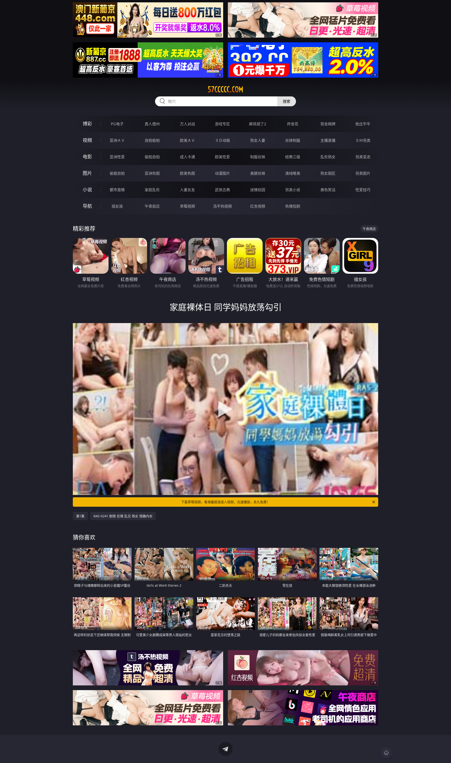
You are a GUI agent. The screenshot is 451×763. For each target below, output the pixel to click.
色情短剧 (292, 206)
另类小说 (292, 189)
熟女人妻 (257, 140)
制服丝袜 (257, 156)
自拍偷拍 (152, 140)
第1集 (80, 516)
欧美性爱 (222, 156)
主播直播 (327, 140)
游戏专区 (222, 124)
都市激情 (117, 189)
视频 (87, 140)
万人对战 (187, 124)
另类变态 (362, 156)
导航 (87, 206)
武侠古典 (222, 189)
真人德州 (152, 124)
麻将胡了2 (257, 124)
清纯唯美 (292, 173)
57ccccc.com (225, 89)
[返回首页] (386, 752)
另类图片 (362, 173)
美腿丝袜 (257, 173)
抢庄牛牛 (362, 124)
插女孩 (117, 206)
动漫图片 (222, 173)
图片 (87, 173)
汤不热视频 (222, 206)
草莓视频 (187, 206)
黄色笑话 (327, 189)
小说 (87, 189)
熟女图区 (327, 173)
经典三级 (292, 156)
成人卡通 (187, 156)
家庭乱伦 (152, 189)
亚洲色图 (152, 173)
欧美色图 (187, 173)
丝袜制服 (292, 140)
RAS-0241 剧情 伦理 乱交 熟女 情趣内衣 (122, 516)
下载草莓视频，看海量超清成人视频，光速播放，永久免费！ (225, 502)
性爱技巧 (362, 189)
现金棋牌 (327, 124)
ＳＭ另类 (362, 140)
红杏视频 (257, 206)
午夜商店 (152, 206)
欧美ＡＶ (187, 140)
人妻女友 (187, 189)
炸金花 (292, 124)
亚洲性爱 (117, 156)
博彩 (87, 124)
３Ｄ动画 (222, 140)
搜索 (286, 101)
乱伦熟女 (327, 156)
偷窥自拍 (117, 173)
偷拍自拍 (152, 156)
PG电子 (117, 124)
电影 (87, 157)
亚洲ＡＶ (117, 140)
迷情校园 (257, 189)
